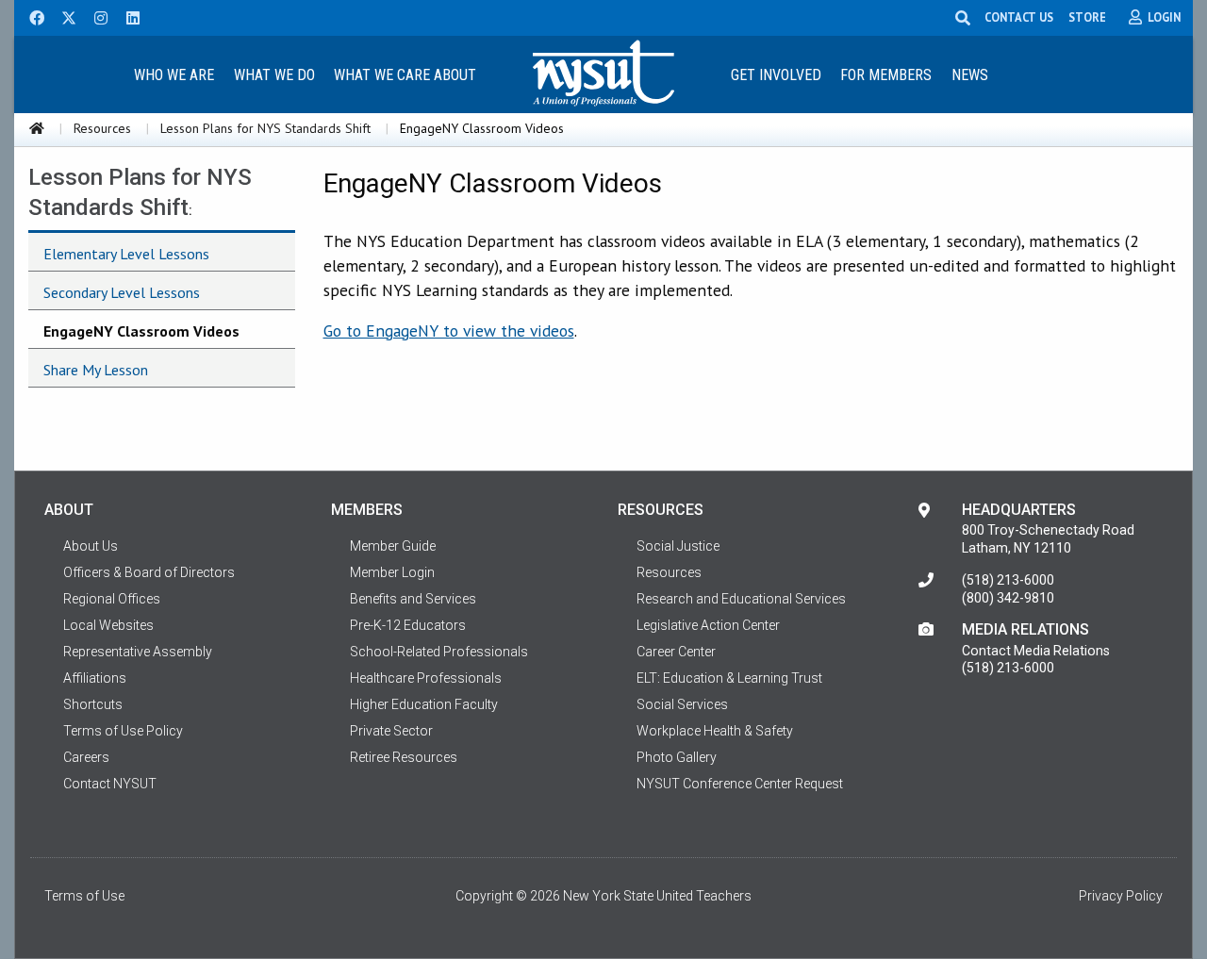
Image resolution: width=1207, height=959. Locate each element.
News (969, 75)
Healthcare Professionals (426, 678)
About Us (90, 546)
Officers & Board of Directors (149, 572)
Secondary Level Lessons (121, 292)
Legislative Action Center (708, 625)
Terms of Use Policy (123, 730)
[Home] (36, 128)
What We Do (274, 75)
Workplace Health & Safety (715, 730)
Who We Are (174, 75)
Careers (86, 757)
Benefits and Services (413, 598)
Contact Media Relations (1036, 650)
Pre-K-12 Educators (408, 625)
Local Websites (108, 625)
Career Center (676, 651)
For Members (886, 75)
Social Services (682, 704)
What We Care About (405, 75)
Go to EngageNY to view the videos (448, 330)
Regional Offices (111, 598)
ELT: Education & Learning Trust (729, 678)
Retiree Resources (403, 757)
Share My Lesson (95, 369)
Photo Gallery (677, 757)
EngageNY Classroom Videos (141, 331)
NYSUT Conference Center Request (740, 783)
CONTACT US (1018, 17)
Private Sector (391, 730)
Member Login (392, 572)
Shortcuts (93, 704)
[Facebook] (30, 16)
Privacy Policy (1121, 895)
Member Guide (393, 546)
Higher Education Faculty (424, 704)
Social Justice (678, 546)
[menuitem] (173, 74)
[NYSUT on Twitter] (62, 16)
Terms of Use (84, 895)
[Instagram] (95, 16)
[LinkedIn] (127, 16)
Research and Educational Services (741, 598)
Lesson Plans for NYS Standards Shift (265, 128)
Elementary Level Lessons (126, 253)
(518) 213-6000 (1008, 579)
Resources (102, 128)
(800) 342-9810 (1008, 597)
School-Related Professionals (439, 651)
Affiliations (94, 678)
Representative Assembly (137, 651)
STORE (1087, 17)
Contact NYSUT (110, 783)
